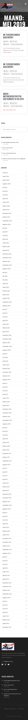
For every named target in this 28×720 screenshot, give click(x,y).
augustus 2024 (7, 184)
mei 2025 (5, 172)
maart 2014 (6, 616)
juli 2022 (5, 272)
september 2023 (7, 220)
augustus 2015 (7, 553)
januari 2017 (6, 490)
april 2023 (5, 239)
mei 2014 (5, 608)
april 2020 (5, 361)
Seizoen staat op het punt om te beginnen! (14, 158)
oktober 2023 (6, 217)
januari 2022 (6, 294)
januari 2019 (6, 405)
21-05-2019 (14, 41)
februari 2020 (6, 368)
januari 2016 (6, 534)
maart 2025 (6, 176)
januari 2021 (6, 331)
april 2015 (5, 568)
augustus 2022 (7, 268)
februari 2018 (6, 446)
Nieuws (7, 44)
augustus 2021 (7, 305)
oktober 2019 (6, 376)
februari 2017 (6, 486)
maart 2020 (6, 365)
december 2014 (7, 583)
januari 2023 (6, 250)
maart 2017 (6, 483)
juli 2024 (5, 187)
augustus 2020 (7, 350)
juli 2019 (5, 383)
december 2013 (7, 627)
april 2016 (5, 523)
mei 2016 (5, 520)
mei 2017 (5, 475)
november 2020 (7, 339)
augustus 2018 (7, 424)
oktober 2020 (6, 342)
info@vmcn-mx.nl (8, 661)
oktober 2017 (6, 457)
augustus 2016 (7, 509)
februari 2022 (6, 291)
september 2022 (7, 265)
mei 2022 (5, 280)
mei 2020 (5, 357)
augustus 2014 (7, 597)
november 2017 (7, 453)
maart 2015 (6, 571)
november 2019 (7, 372)
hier (13, 82)
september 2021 (7, 302)
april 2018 (5, 438)
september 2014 (7, 594)
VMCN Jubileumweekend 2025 (11, 142)
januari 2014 (6, 623)
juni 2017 (5, 472)
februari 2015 (6, 575)
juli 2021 (5, 309)
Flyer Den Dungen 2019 (9, 110)
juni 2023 (5, 232)
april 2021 (5, 320)
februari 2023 (6, 246)
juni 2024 (5, 191)
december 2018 (7, 409)
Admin (6, 41)
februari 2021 (6, 328)
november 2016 (7, 498)
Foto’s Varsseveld (7, 147)
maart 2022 (6, 287)
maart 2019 (6, 398)
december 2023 (7, 213)
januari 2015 (6, 579)
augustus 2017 (7, 464)
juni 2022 (5, 276)
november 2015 (7, 542)
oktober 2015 (6, 546)
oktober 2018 (6, 416)
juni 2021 (5, 313)
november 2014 (7, 586)
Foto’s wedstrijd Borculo (9, 153)
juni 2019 (5, 387)
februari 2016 (6, 531)
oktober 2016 (6, 501)
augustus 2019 (7, 379)
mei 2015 (5, 564)
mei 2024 (5, 195)
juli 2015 (5, 557)
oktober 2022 (6, 261)
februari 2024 (6, 206)
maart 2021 (6, 324)
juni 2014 (5, 605)
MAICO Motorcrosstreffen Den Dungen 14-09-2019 (13, 96)
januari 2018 (6, 450)
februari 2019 (6, 401)
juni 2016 (5, 516)
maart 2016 (6, 527)
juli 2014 (5, 601)
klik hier (9, 52)
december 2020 (7, 335)
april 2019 (5, 394)
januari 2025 (6, 180)
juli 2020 (5, 353)
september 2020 (7, 346)
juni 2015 (5, 560)
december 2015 (7, 538)
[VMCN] (7, 6)
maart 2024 (6, 202)
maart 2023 (6, 243)
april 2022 (5, 283)
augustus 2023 (7, 224)
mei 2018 (5, 435)
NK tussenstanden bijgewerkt (11, 36)
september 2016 (7, 505)
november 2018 (7, 413)
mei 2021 (5, 317)
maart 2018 (6, 442)
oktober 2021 (6, 298)
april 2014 (5, 612)
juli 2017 (5, 468)
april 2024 (5, 198)
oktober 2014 (6, 590)
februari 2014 (6, 620)
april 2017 (5, 479)
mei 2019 (5, 390)
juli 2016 (5, 512)
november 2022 (7, 257)
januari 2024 (6, 209)
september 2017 (7, 461)
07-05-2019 (14, 71)
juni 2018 (5, 431)
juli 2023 (5, 228)
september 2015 (7, 549)
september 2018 (7, 420)
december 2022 (7, 254)
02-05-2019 (14, 103)
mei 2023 (5, 235)
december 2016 (7, 494)
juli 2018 (5, 427)
